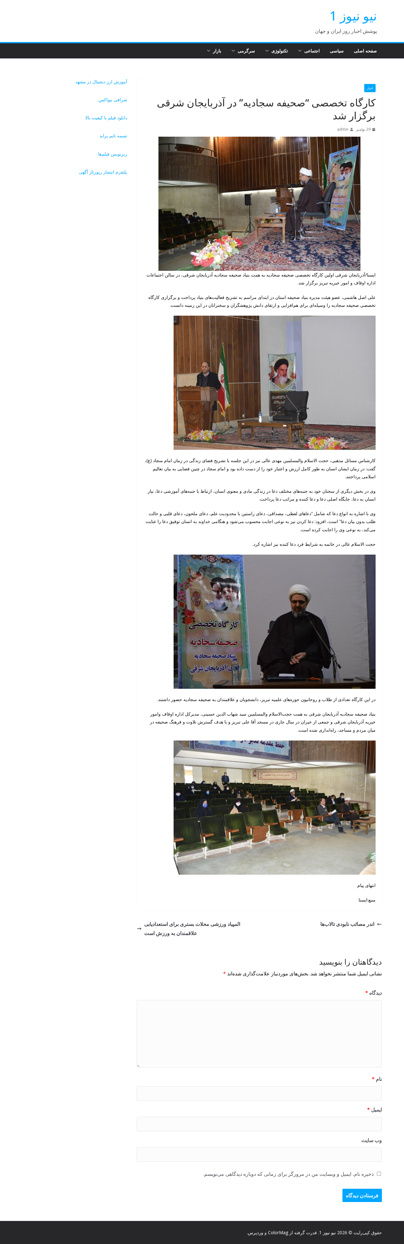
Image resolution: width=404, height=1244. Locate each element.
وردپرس (255, 1232)
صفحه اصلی (365, 51)
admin (342, 129)
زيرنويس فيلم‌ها (112, 154)
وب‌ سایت (371, 1140)
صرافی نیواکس (112, 100)
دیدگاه (373, 992)
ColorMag (278, 1232)
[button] (301, 50)
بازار (217, 51)
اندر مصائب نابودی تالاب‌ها (347, 923)
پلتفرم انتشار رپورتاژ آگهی (103, 172)
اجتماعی (312, 51)
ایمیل (374, 1109)
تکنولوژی (279, 51)
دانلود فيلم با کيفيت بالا (106, 118)
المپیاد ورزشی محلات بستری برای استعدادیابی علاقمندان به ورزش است (192, 928)
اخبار (370, 88)
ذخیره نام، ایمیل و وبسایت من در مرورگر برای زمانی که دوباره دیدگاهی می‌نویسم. (288, 1173)
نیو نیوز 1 (353, 15)
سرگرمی (246, 51)
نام (377, 1078)
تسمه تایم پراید (113, 136)
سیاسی (337, 51)
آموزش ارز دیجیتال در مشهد (101, 82)
